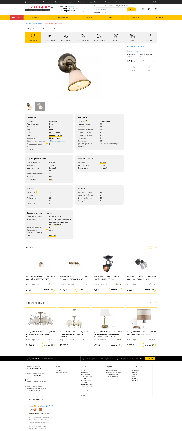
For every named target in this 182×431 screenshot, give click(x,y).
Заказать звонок (47, 359)
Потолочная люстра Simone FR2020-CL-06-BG (37, 335)
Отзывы (69, 2)
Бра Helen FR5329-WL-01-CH (138, 334)
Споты (40, 24)
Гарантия (46, 2)
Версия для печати (137, 46)
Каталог (19, 17)
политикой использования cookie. (40, 423)
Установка (81, 2)
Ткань (58, 138)
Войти (155, 2)
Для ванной (84, 395)
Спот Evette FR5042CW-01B (138, 279)
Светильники (84, 372)
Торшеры (83, 378)
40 (101, 127)
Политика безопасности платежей (39, 413)
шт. (137, 359)
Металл (52, 138)
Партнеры (135, 380)
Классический (54, 132)
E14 (101, 138)
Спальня (52, 224)
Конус (51, 176)
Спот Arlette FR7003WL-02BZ (71, 279)
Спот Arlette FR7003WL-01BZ (37, 279)
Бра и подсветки (85, 374)
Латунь (59, 135)
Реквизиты (135, 374)
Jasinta (51, 127)
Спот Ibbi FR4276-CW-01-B (104, 279)
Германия (53, 121)
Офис (59, 220)
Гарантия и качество (112, 374)
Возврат (58, 2)
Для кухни (84, 389)
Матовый (52, 171)
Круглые (52, 235)
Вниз (51, 179)
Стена (59, 217)
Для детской (84, 391)
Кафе (66, 222)
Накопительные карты (61, 372)
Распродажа (58, 370)
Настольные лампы (86, 376)
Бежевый (52, 135)
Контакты (119, 2)
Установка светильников (113, 372)
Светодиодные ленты (87, 384)
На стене (52, 217)
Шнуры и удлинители (87, 387)
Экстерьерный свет (86, 380)
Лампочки (84, 382)
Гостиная (52, 220)
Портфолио (135, 372)
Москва (71, 6)
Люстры (83, 370)
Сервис (109, 366)
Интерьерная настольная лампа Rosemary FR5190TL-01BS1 (107, 335)
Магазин (60, 222)
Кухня (58, 224)
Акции (57, 366)
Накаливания (105, 121)
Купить (47, 290)
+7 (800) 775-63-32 (74, 9)
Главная (28, 24)
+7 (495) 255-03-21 (74, 11)
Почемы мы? (135, 370)
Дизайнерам (95, 2)
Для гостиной (85, 393)
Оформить (150, 358)
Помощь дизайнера (112, 376)
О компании (137, 366)
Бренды (107, 2)
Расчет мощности (58, 141)
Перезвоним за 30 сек (101, 6)
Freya (51, 124)
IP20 (50, 227)
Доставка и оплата (31, 2)
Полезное (134, 378)
